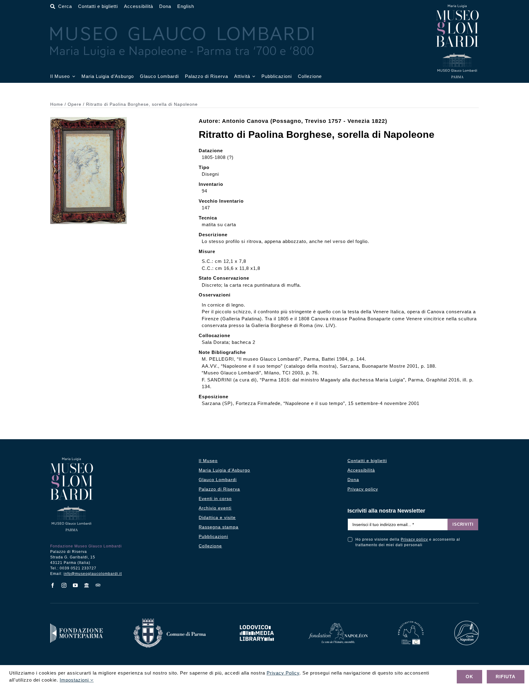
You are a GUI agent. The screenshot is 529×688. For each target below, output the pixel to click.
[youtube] (75, 585)
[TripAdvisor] (98, 585)
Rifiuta (506, 676)
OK (469, 676)
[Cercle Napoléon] (466, 623)
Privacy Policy (283, 672)
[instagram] (64, 585)
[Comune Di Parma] (169, 621)
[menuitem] (185, 6)
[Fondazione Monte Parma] (76, 625)
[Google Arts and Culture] (86, 585)
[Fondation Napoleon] (338, 625)
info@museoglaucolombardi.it (93, 574)
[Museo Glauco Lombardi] (457, 6)
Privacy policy (414, 539)
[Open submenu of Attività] (253, 76)
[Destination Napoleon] (411, 623)
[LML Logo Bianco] (257, 623)
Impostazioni (75, 679)
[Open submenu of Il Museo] (72, 76)
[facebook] (52, 585)
